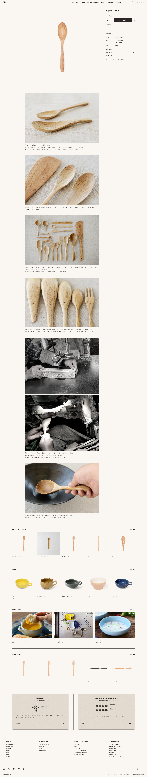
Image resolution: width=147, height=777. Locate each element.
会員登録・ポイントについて (115, 746)
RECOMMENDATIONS (93, 2)
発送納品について (113, 750)
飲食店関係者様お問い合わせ (80, 754)
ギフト (7, 752)
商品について (77, 746)
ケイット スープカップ (42, 596)
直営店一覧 (41, 746)
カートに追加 (122, 20)
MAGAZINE (111, 2)
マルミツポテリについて (44, 744)
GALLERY (103, 2)
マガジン (8, 759)
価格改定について (43, 750)
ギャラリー (8, 756)
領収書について (112, 754)
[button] (134, 529)
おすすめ (8, 754)
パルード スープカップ (17, 596)
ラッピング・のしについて (115, 756)
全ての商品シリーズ (10, 744)
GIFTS (83, 2)
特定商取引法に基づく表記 (138, 774)
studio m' (8, 748)
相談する (18, 723)
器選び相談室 (77, 744)
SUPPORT (119, 2)
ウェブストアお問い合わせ (80, 750)
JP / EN (140, 2)
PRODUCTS (75, 2)
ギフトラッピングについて (111, 59)
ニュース (41, 748)
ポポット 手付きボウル (67, 596)
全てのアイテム (9, 746)
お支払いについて (113, 748)
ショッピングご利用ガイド (115, 744)
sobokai (8, 750)
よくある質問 (77, 748)
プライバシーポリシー (125, 774)
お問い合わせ (121, 59)
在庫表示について (110, 24)
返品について (112, 752)
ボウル (88, 596)
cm (117, 37)
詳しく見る (85, 723)
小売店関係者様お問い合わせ (80, 752)
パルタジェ (114, 596)
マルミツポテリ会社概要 (112, 774)
